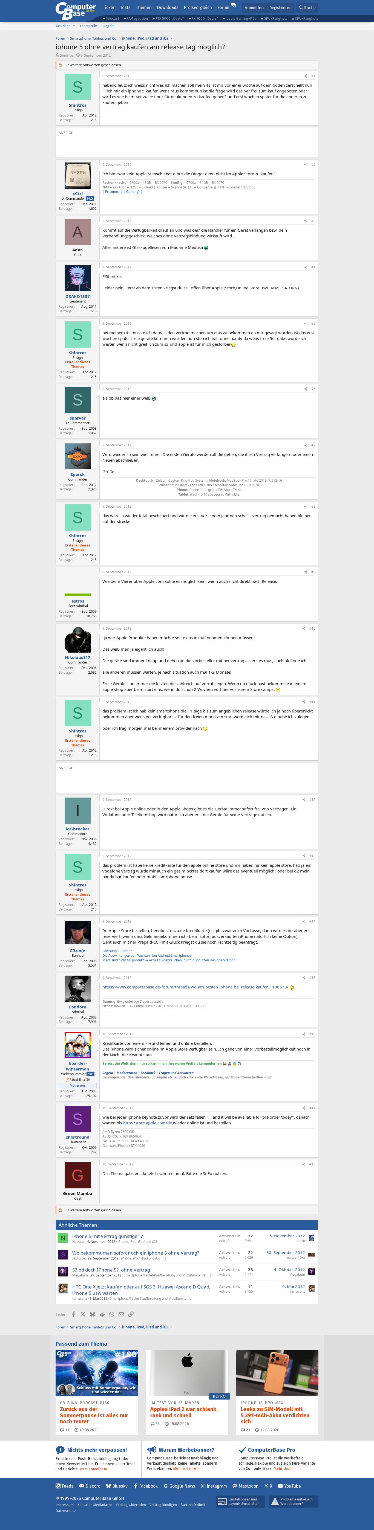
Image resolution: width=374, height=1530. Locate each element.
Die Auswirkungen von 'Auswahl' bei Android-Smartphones (146, 955)
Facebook (148, 1486)
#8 (313, 506)
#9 (313, 572)
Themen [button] (144, 7)
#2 (313, 164)
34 (157, 1423)
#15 (312, 977)
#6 (313, 388)
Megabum (80, 1275)
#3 (313, 221)
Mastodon (248, 1486)
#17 (312, 1108)
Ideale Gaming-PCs (240, 18)
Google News (182, 1486)
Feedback (148, 1073)
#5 (313, 323)
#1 (313, 76)
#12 (312, 799)
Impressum (65, 1505)
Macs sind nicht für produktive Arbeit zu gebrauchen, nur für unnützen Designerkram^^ (168, 960)
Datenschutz (66, 1511)
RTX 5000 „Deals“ (169, 18)
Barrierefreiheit (192, 1505)
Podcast (112, 18)
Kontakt (83, 1505)
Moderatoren (127, 1073)
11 (67, 1430)
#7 (313, 445)
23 (247, 1430)
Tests (125, 7)
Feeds (67, 1486)
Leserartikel (89, 26)
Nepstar (78, 1241)
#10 (312, 628)
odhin (301, 1240)
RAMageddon (137, 18)
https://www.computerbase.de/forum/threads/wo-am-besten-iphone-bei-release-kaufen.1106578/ (195, 987)
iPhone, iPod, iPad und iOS (137, 1241)
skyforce (78, 1258)
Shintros (67, 55)
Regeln (108, 26)
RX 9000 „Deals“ (204, 18)
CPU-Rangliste (306, 18)
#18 (312, 1164)
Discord (92, 1486)
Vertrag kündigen (163, 1505)
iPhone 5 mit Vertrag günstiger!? (107, 1236)
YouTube (292, 1486)
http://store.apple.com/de (147, 1122)
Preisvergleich (198, 7)
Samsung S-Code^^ (117, 951)
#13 (312, 856)
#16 (312, 1034)
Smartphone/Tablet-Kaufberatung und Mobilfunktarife (165, 1275)
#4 (313, 267)
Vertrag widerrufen (131, 1505)
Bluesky (120, 1486)
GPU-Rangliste (275, 18)
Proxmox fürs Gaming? (122, 191)
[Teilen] (305, 76)
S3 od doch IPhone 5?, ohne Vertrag (111, 1270)
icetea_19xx (296, 1257)
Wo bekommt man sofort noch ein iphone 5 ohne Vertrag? (135, 1253)
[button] (73, 26)
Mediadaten (102, 1505)
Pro (90, 198)
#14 (312, 921)
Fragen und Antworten (176, 1073)
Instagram (217, 1486)
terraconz (79, 1298)
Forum (223, 7)
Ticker (109, 7)
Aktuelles (63, 26)
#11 (312, 702)
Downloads (168, 7)
